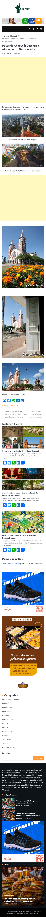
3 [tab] (42, 869)
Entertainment (8, 719)
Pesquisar (6, 753)
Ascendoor (19, 913)
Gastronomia (7, 731)
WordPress (35, 913)
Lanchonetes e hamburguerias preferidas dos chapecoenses (19, 900)
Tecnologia (6, 739)
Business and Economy (11, 699)
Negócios (5, 735)
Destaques (6, 715)
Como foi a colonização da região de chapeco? (20, 451)
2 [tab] (40, 869)
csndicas (16, 53)
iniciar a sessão (14, 563)
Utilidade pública (8, 747)
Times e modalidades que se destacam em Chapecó (27, 802)
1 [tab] (39, 869)
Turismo (5, 743)
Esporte (5, 723)
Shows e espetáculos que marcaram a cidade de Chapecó (28, 814)
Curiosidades (13, 405)
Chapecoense (7, 707)
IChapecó (19, 805)
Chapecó (5, 405)
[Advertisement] (23, 80)
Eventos (5, 727)
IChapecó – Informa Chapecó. (27, 911)
